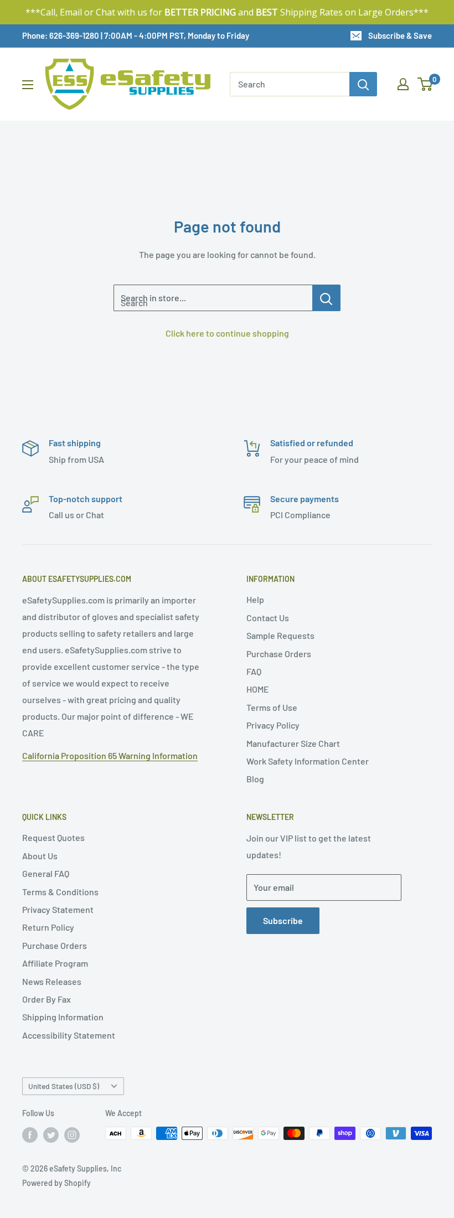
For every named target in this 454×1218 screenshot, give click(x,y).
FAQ (253, 671)
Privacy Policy (273, 725)
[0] (425, 84)
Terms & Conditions (60, 891)
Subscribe (283, 920)
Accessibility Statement (68, 1035)
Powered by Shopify (56, 1183)
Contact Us (267, 617)
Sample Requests (280, 635)
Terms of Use (271, 707)
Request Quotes (53, 837)
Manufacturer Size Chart (293, 743)
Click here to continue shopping (227, 333)
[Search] (363, 84)
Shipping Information (63, 1016)
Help (255, 599)
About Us (40, 855)
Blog (255, 778)
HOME (257, 689)
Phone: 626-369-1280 (60, 35)
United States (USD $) (63, 1086)
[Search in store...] (326, 298)
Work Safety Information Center (307, 761)
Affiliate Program (55, 963)
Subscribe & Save (400, 35)
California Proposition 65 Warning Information (110, 755)
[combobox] (289, 84)
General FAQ (45, 873)
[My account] (403, 84)
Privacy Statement (58, 909)
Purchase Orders (278, 653)
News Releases (51, 981)
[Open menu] (27, 84)
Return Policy (48, 927)
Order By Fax (46, 999)
